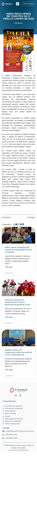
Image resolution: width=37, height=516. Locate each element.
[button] (17, 3)
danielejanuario (23, 450)
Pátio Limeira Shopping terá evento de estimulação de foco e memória (18, 249)
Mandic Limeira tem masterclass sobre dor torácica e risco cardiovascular (18, 352)
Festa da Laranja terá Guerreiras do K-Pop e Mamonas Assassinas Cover (17, 302)
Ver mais (9, 267)
